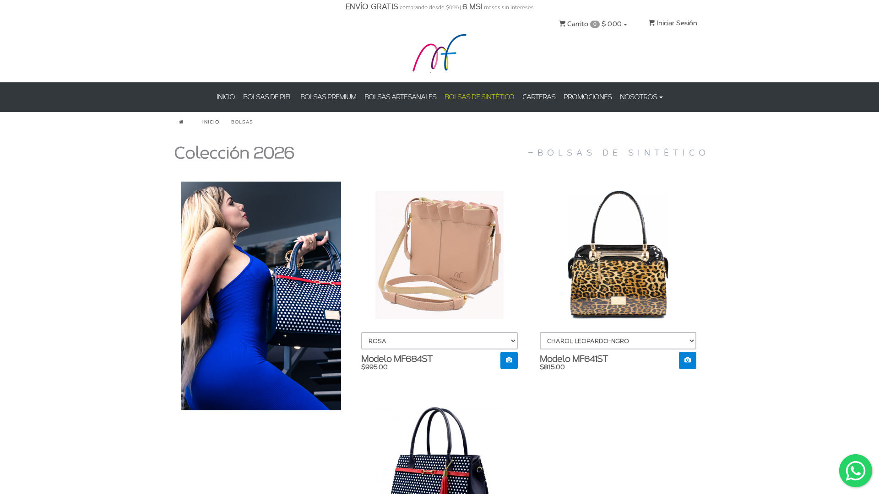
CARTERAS (538, 97)
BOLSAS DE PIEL (267, 97)
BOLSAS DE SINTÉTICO (479, 97)
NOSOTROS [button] (639, 97)
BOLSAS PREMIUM (328, 97)
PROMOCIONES (588, 97)
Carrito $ (593, 24)
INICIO (226, 97)
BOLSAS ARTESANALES (400, 97)
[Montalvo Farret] (439, 55)
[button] (509, 360)
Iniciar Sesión (676, 23)
